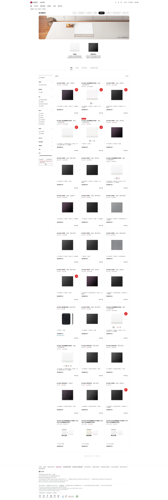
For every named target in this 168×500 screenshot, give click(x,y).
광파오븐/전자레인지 (116, 12)
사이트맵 (40, 466)
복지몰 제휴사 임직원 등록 (105, 466)
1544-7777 (64, 479)
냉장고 (74, 12)
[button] (116, 2)
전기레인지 (102, 12)
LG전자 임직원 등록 (87, 466)
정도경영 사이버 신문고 (123, 466)
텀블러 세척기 (125, 12)
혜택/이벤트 (42, 6)
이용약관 (44, 466)
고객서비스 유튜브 (42, 492)
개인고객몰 (136, 2)
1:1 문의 (53, 474)
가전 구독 (36, 6)
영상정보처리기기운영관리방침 (77, 466)
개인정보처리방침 (58, 466)
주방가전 (39, 9)
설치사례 (60, 6)
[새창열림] (63, 496)
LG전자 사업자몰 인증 (114, 466)
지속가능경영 (130, 2)
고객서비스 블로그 (49, 492)
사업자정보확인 (61, 485)
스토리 (54, 6)
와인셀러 (95, 12)
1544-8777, (81, 479)
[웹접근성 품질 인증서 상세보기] (77, 496)
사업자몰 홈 (32, 9)
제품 (31, 6)
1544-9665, (55, 479)
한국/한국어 (55, 492)
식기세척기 (108, 12)
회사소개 (125, 2)
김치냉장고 (89, 12)
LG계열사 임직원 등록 (95, 466)
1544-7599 (53, 477)
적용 (45, 164)
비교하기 (75, 113)
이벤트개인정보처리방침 (67, 466)
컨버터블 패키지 (81, 12)
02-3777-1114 (48, 474)
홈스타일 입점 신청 (42, 468)
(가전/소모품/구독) (54, 476)
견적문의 (49, 6)
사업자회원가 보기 (60, 109)
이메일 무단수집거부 (51, 466)
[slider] (39, 155)
